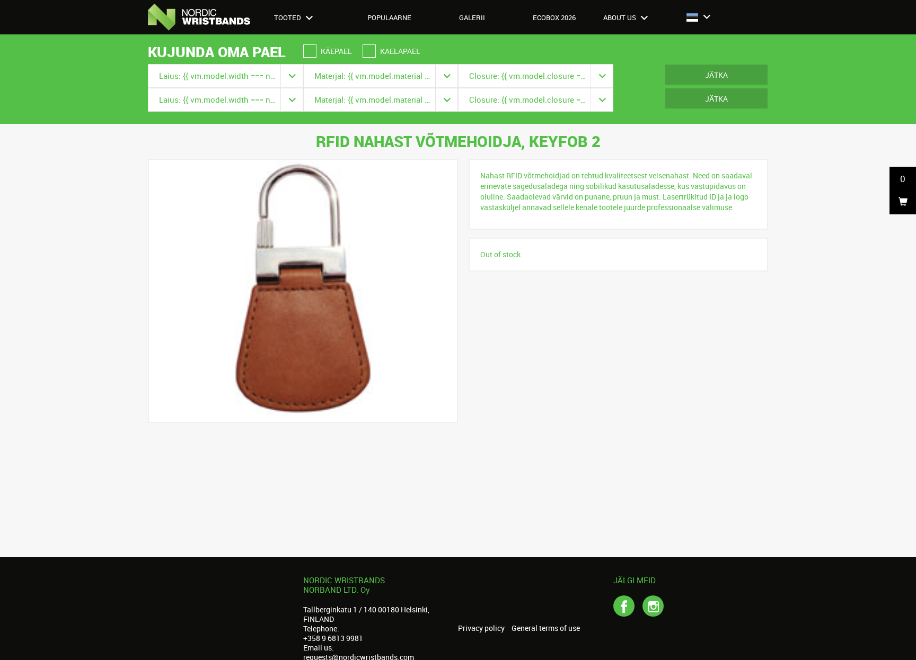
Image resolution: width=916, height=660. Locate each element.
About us (620, 17)
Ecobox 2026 (554, 17)
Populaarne (389, 17)
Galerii (472, 17)
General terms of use (546, 628)
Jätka (716, 75)
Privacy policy (481, 628)
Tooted (288, 17)
